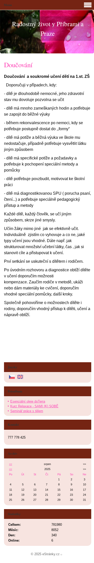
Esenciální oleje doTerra (27, 401)
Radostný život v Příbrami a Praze (47, 28)
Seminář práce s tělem (26, 411)
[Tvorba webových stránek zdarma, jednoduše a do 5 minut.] (61, 554)
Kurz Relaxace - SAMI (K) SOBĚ (34, 406)
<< (10, 464)
